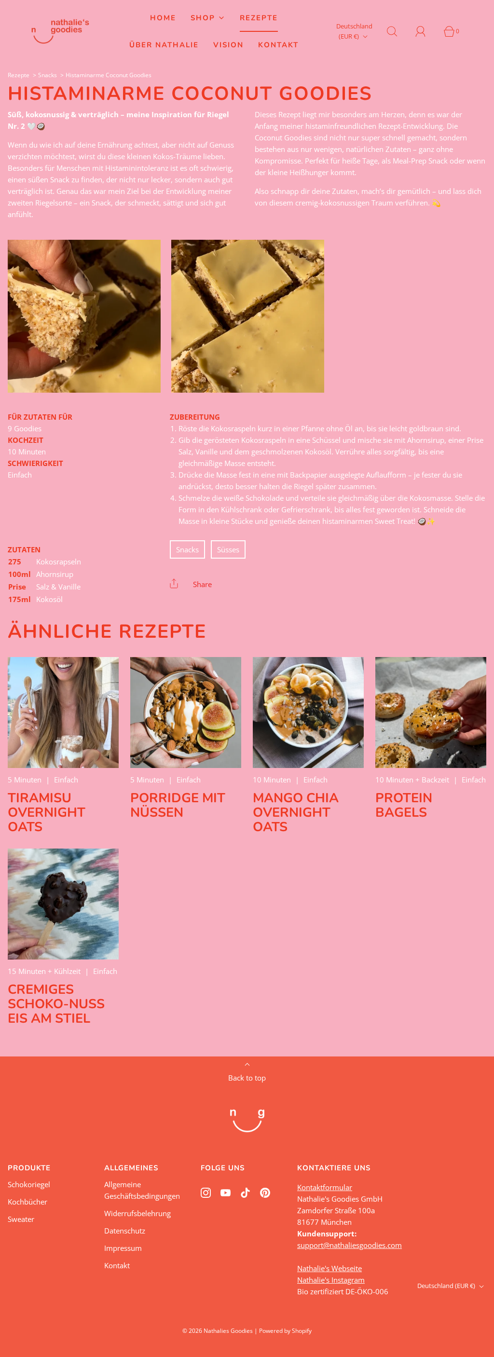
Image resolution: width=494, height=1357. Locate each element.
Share (202, 584)
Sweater (21, 1219)
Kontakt (278, 45)
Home (163, 18)
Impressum (123, 1248)
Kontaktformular (324, 1187)
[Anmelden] (426, 31)
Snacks (47, 75)
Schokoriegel (29, 1184)
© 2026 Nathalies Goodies (217, 1331)
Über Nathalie (164, 45)
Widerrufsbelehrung (137, 1213)
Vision (228, 45)
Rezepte (259, 18)
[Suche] (397, 31)
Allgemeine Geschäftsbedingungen (142, 1190)
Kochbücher (27, 1201)
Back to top (247, 1078)
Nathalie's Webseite (329, 1268)
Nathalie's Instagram (331, 1280)
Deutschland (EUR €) (354, 31)
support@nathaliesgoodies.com (349, 1245)
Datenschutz (124, 1230)
